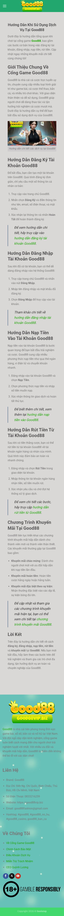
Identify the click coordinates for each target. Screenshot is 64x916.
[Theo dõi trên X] (12, 876)
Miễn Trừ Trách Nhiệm (19, 861)
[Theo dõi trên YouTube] (18, 876)
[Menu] (5, 6)
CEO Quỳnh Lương (17, 867)
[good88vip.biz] (32, 6)
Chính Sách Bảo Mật (18, 849)
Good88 (36, 40)
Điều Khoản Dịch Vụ (18, 855)
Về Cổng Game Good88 (20, 843)
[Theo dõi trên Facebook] (6, 876)
